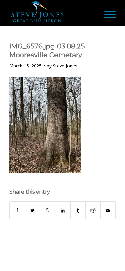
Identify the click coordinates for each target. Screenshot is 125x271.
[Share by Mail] (108, 210)
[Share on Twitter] (32, 210)
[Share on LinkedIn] (62, 210)
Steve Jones (65, 66)
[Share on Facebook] (17, 210)
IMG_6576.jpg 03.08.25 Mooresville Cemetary (47, 50)
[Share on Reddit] (93, 210)
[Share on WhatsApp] (47, 210)
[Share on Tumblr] (78, 210)
